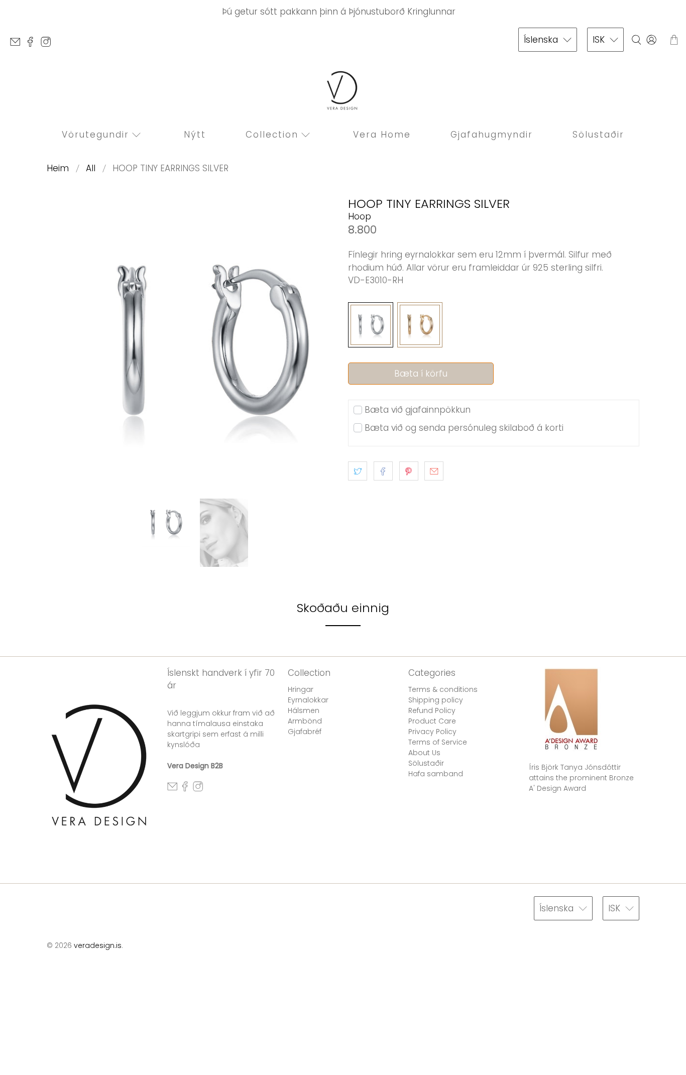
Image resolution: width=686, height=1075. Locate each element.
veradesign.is (98, 945)
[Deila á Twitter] (357, 471)
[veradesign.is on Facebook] (32, 44)
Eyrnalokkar (308, 700)
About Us (424, 753)
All (90, 168)
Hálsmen (303, 710)
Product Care (432, 721)
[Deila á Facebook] (383, 471)
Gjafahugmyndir (491, 135)
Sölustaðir (598, 135)
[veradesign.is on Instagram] (48, 44)
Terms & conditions (443, 689)
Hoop (359, 216)
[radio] (370, 324)
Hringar (300, 689)
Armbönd (305, 721)
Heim (58, 168)
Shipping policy (435, 700)
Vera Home (382, 135)
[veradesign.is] (343, 90)
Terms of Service (437, 742)
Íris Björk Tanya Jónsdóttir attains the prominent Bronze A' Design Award (581, 777)
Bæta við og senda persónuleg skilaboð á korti (464, 428)
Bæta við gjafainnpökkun (418, 410)
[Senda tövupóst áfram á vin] (433, 471)
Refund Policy (431, 710)
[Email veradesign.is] (17, 44)
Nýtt (195, 135)
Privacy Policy (432, 732)
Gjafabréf (304, 732)
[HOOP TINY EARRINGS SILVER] (192, 343)
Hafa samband (435, 774)
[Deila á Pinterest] (408, 471)
